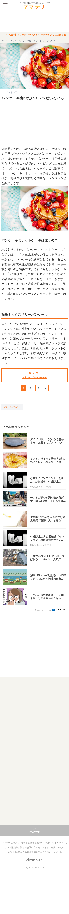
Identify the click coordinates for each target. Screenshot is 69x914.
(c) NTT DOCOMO (35, 867)
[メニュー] (5, 5)
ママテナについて (11, 843)
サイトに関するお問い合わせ (36, 843)
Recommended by (43, 610)
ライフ (11, 41)
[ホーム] (3, 40)
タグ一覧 (57, 852)
